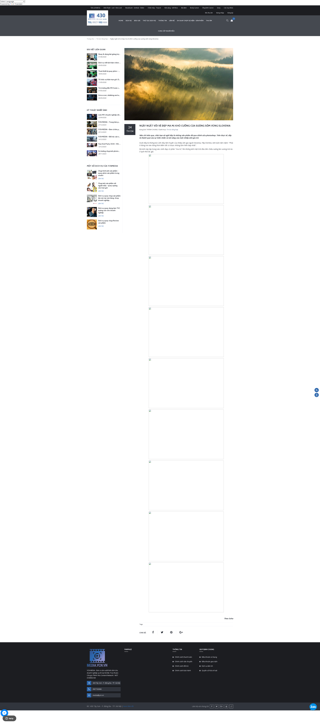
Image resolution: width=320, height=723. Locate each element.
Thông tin (162, 20)
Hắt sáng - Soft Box (171, 8)
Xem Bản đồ (128, 706)
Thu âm (209, 20)
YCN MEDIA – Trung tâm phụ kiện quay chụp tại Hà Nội (119, 122)
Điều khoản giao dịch (209, 661)
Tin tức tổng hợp (102, 39)
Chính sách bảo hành (183, 670)
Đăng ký (230, 13)
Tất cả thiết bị (95, 8)
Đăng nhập (220, 13)
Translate (18, 4)
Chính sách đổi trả (181, 666)
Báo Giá (137, 20)
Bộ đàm (184, 8)
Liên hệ (171, 20)
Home (121, 20)
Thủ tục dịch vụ (149, 20)
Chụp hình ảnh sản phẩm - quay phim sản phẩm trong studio (108, 173)
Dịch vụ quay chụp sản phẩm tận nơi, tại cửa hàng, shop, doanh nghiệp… (109, 198)
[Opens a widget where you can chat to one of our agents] (9, 719)
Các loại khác (228, 8)
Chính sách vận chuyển (183, 661)
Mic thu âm (209, 13)
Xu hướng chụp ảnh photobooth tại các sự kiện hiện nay (120, 151)
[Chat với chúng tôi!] (4, 713)
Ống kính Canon (208, 8)
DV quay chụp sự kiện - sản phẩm (190, 20)
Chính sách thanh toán (183, 657)
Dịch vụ (129, 20)
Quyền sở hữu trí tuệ (209, 670)
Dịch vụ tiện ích (207, 666)
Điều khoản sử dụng (209, 657)
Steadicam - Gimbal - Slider (134, 8)
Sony (218, 8)
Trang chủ (90, 39)
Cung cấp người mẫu (166, 31)
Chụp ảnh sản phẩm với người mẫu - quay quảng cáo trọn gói (107, 185)
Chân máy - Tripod (154, 8)
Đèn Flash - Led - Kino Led (113, 8)
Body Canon (194, 8)
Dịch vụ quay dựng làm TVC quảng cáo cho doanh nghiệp (109, 210)
